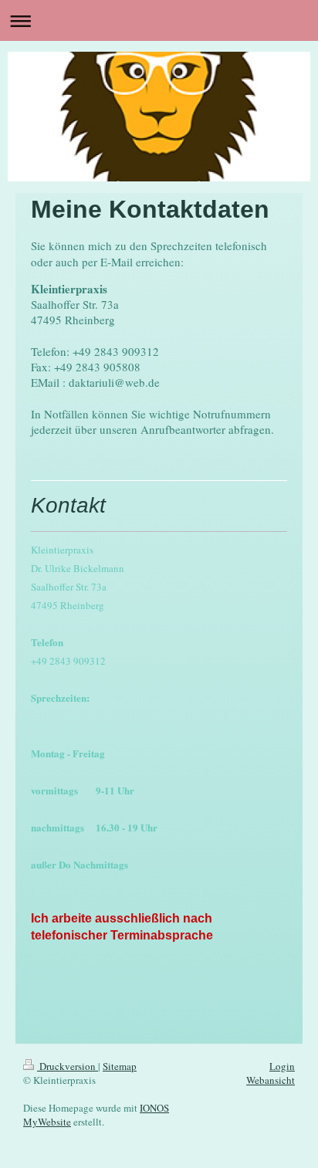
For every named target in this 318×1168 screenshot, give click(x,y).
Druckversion (67, 1066)
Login (282, 1066)
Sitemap (120, 1066)
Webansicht (270, 1080)
